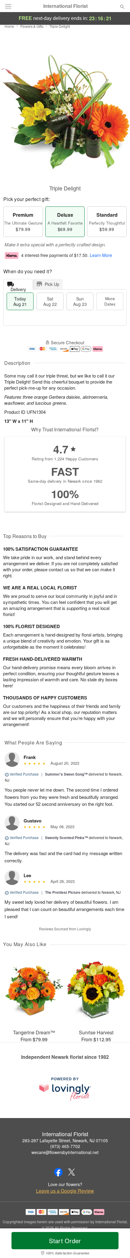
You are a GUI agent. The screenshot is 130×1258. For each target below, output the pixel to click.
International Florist (65, 6)
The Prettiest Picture (62, 892)
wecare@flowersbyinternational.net (65, 1152)
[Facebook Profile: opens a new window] (58, 1172)
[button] (117, 1244)
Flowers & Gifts (32, 26)
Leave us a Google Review (65, 1191)
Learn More (101, 255)
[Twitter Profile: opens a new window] (71, 1172)
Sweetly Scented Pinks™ (66, 837)
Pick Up (52, 284)
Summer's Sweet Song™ (66, 774)
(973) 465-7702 (65, 1146)
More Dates (109, 301)
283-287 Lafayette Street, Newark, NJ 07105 (65, 1140)
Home (9, 26)
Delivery (18, 288)
